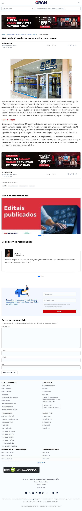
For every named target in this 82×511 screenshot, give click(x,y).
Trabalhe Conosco (7, 406)
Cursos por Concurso (8, 431)
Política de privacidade (41, 482)
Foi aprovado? (51, 406)
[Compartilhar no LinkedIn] (73, 45)
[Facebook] (50, 493)
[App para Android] (36, 493)
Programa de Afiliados (9, 403)
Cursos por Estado (7, 437)
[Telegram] (57, 493)
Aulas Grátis (46, 425)
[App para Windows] (26, 493)
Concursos (10, 34)
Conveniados (6, 400)
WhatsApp (47, 391)
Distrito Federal (32, 34)
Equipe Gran (8, 43)
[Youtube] (40, 493)
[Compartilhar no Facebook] (68, 45)
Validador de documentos (10, 397)
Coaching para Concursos (10, 419)
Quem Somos (6, 385)
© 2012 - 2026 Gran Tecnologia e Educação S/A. (41, 479)
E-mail (4, 357)
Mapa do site (41, 487)
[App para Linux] (30, 493)
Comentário (6, 326)
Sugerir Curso (46, 428)
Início (3, 34)
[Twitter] (53, 493)
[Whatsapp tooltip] (47, 493)
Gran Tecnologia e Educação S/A (28, 499)
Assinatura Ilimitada (8, 416)
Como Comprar (6, 391)
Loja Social (5, 394)
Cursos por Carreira (8, 434)
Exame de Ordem (7, 422)
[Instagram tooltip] (43, 493)
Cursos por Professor (8, 440)
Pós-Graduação (7, 428)
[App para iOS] (33, 493)
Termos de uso (41, 484)
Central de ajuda (49, 385)
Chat (45, 388)
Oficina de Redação (8, 443)
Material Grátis (47, 419)
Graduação (5, 425)
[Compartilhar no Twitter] (70, 45)
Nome (4, 350)
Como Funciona (6, 388)
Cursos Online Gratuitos (9, 446)
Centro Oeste (20, 34)
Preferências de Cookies (9, 409)
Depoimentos (46, 416)
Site (3, 364)
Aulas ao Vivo (46, 422)
